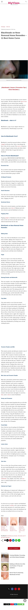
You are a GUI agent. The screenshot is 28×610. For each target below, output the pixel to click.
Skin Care (8, 26)
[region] (14, 13)
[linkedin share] (13, 540)
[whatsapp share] (16, 540)
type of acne (24, 101)
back (2, 394)
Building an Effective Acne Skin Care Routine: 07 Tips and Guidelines (17, 565)
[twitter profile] (9, 589)
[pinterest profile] (15, 589)
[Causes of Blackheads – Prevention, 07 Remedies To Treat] (14, 525)
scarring (12, 505)
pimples (7, 218)
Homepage (3, 26)
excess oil (19, 146)
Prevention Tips (21, 87)
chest (9, 394)
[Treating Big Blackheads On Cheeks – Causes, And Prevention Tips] (22, 525)
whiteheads (3, 478)
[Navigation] (1, 1)
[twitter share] (5, 540)
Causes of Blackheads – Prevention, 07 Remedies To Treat (13, 528)
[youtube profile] (19, 589)
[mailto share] (7, 540)
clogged (3, 144)
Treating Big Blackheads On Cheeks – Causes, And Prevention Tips (22, 529)
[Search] (26, 1)
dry (2, 249)
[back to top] (25, 600)
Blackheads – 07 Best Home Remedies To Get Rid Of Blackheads (4, 528)
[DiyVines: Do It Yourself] (14, 3)
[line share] (19, 540)
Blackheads (5, 87)
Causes (12, 87)
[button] (5, 604)
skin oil (13, 208)
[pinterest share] (10, 540)
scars (23, 478)
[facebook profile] (12, 589)
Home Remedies (14, 89)
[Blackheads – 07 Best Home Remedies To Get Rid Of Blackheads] (5, 525)
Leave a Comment (14, 548)
